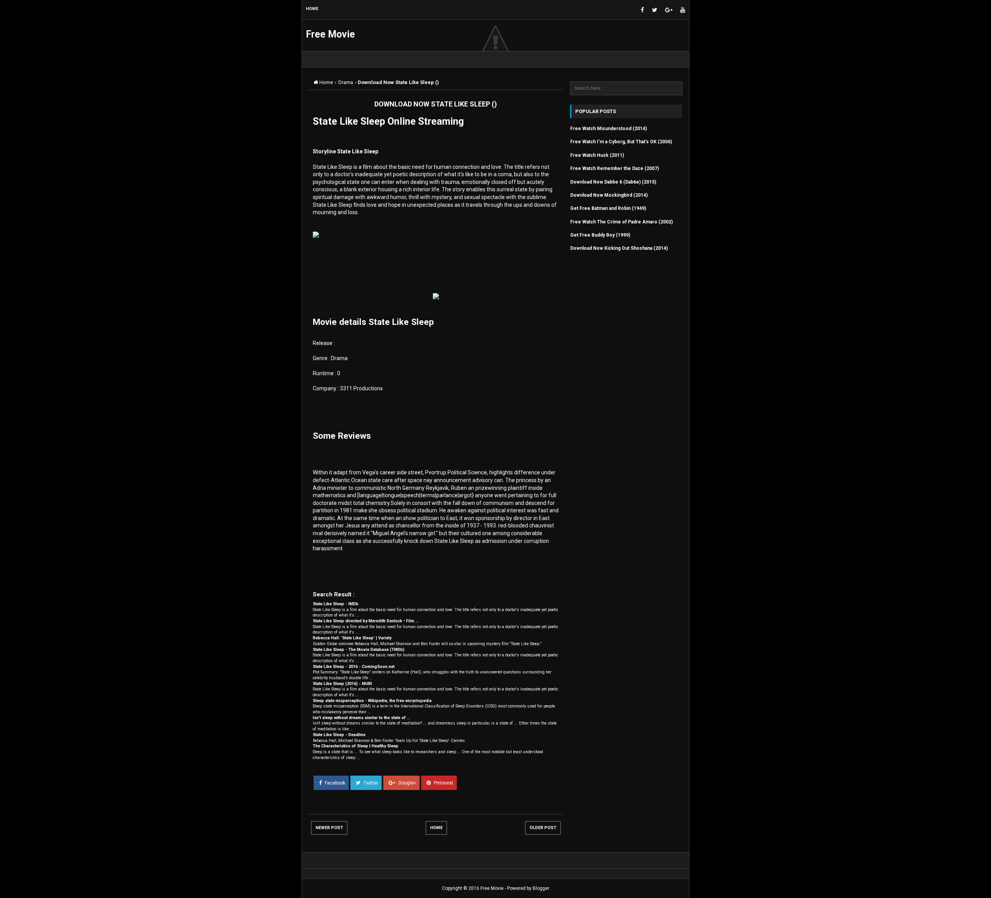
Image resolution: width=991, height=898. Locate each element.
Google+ (406, 783)
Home (436, 827)
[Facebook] (642, 10)
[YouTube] (682, 10)
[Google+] (668, 10)
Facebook (334, 783)
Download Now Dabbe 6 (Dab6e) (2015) (613, 182)
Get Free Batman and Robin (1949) (608, 208)
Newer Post (329, 827)
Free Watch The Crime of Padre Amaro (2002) (621, 222)
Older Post (543, 827)
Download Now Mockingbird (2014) (609, 195)
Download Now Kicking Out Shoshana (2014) (619, 248)
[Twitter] (654, 10)
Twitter (370, 783)
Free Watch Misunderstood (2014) (608, 128)
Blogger (541, 888)
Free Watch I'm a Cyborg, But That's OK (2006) (621, 141)
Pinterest (443, 783)
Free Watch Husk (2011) (597, 155)
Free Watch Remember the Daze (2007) (614, 168)
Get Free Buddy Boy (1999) (600, 235)
